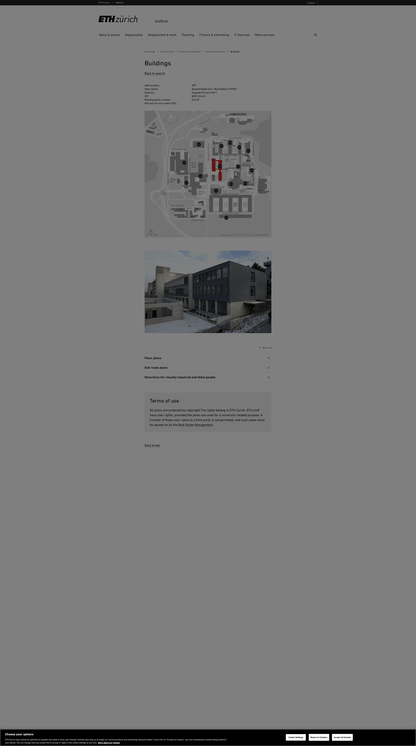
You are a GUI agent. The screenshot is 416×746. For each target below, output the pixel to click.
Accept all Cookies (342, 737)
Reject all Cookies (319, 737)
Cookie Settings (296, 737)
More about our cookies (109, 742)
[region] (208, 737)
